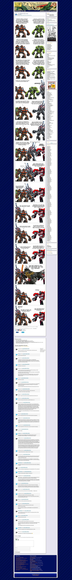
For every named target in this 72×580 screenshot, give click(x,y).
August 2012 (48, 198)
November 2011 (49, 204)
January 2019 (49, 155)
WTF (47, 67)
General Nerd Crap (28, 15)
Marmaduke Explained (50, 116)
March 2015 (48, 177)
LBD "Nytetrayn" (20, 510)
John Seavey (49, 106)
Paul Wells (48, 121)
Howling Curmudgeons (50, 105)
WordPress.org (49, 247)
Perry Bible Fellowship (50, 123)
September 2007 (49, 239)
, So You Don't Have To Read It (51, 78)
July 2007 (48, 240)
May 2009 (48, 225)
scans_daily (48, 126)
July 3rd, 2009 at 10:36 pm (25, 531)
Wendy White (49, 49)
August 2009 (48, 223)
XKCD (48, 138)
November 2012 (49, 196)
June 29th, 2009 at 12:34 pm (25, 398)
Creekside (48, 98)
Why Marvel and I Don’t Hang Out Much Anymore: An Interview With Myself (26, 342)
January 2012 (49, 203)
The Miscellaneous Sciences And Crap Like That (51, 65)
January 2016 (49, 170)
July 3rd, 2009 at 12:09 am (25, 519)
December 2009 (49, 220)
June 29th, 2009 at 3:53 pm (26, 454)
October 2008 (49, 230)
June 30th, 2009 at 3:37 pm (27, 493)
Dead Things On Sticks (50, 99)
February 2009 (49, 227)
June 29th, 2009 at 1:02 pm (26, 402)
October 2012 (49, 197)
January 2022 (49, 147)
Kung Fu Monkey (49, 110)
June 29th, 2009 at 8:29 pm (27, 475)
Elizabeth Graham (49, 45)
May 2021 (48, 148)
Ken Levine (48, 108)
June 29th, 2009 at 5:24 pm (27, 462)
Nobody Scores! (49, 117)
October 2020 (49, 150)
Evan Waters (19, 527)
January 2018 (49, 158)
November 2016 (49, 163)
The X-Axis (48, 135)
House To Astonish (49, 104)
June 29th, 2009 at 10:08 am (25, 364)
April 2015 (48, 176)
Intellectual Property (49, 59)
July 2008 (48, 232)
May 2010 (48, 217)
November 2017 (49, 160)
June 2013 (48, 191)
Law (47, 60)
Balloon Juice (49, 93)
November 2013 (49, 188)
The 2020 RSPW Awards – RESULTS (21, 561)
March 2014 (48, 185)
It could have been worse (23, 13)
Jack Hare (19, 433)
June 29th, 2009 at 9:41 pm (24, 483)
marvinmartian (20, 462)
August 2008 (48, 231)
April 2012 (48, 201)
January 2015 (49, 178)
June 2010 (48, 216)
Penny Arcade (49, 122)
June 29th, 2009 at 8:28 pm (27, 471)
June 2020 (48, 151)
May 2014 (48, 184)
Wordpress (37, 575)
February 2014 (49, 186)
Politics (48, 63)
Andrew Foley (49, 44)
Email (16, 549)
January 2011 (49, 211)
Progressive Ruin (49, 125)
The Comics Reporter (50, 130)
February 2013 (49, 194)
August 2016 (48, 165)
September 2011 (49, 206)
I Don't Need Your (50, 73)
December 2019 (49, 153)
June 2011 (48, 208)
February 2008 (49, 235)
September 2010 (49, 214)
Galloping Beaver (49, 103)
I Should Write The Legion (50, 58)
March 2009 (48, 226)
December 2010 (49, 212)
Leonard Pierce (49, 112)
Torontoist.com (49, 136)
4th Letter (48, 92)
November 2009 (49, 221)
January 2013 (49, 195)
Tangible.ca (48, 128)
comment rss (22, 346)
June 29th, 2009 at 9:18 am (25, 348)
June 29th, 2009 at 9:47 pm (26, 489)
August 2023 (48, 146)
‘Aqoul (48, 91)
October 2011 (49, 205)
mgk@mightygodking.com (50, 24)
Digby (48, 100)
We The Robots (49, 137)
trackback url (26, 346)
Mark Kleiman (49, 115)
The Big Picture (49, 129)
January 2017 (49, 162)
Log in (48, 245)
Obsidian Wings (49, 119)
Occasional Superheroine (50, 120)
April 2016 (48, 168)
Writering (48, 66)
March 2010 (48, 218)
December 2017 (49, 159)
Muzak (48, 61)
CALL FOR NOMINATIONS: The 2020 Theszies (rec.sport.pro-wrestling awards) (22, 564)
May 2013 (48, 192)
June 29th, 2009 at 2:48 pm (26, 433)
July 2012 (48, 199)
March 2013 (48, 193)
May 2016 (48, 167)
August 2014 (48, 182)
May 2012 (48, 200)
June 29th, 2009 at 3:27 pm (27, 450)
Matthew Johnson (49, 48)
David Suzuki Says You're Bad (51, 55)
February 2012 (49, 202)
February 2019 (49, 154)
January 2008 (49, 236)
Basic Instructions (49, 94)
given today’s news (18, 340)
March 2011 (48, 210)
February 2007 (49, 241)
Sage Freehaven (20, 471)
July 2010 (48, 215)
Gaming (48, 57)
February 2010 (49, 219)
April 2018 (48, 156)
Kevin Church (49, 109)
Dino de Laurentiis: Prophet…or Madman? (22, 341)
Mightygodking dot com (36, 574)
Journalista (48, 107)
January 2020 (49, 152)
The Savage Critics (49, 134)
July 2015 (48, 174)
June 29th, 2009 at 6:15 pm (24, 467)
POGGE (48, 124)
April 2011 (48, 209)
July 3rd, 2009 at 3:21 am (27, 527)
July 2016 (48, 166)
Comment (16, 538)
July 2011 (48, 207)
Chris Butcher (49, 96)
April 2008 (48, 234)
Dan (18, 515)
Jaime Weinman (49, 46)
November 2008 (49, 229)
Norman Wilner (49, 118)
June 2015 (48, 175)
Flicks (25, 15)
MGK (20, 14)
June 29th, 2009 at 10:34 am (25, 368)
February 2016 (49, 169)
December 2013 (49, 187)
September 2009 (49, 222)
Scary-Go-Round (49, 127)
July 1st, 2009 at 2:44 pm (24, 515)
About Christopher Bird (50, 72)
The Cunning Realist (50, 131)
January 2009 (49, 228)
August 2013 (48, 190)
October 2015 (49, 172)
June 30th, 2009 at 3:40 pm (24, 499)
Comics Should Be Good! (50, 97)
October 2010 (49, 213)
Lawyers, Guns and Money (50, 111)
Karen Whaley (49, 47)
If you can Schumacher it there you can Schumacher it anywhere (21, 567)
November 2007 (49, 237)
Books (48, 54)
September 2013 (49, 189)
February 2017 (49, 161)
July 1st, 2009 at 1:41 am (28, 510)
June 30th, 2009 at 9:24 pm (25, 503)
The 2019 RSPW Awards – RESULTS (21, 568)
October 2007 (49, 238)
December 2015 (49, 171)
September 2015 (49, 173)
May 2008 (48, 233)
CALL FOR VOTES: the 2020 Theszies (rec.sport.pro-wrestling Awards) (21, 563)
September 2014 (49, 181)
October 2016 (49, 164)
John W (19, 364)
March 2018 (48, 157)
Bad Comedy (22, 15)
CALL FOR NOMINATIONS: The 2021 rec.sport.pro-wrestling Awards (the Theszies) (22, 560)
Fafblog (48, 102)
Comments (49, 246)
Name (16, 547)
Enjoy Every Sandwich (50, 101)
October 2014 (49, 180)
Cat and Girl (48, 95)
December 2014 (49, 179)
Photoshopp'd (49, 62)
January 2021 (49, 149)
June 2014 (48, 183)
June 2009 (48, 224)
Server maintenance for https (19, 557)
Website (16, 550)
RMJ (18, 499)
